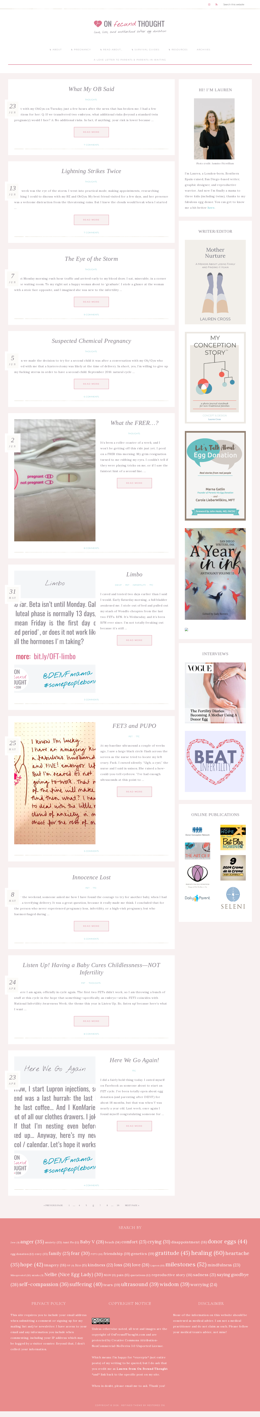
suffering (85, 1284)
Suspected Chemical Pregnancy (91, 340)
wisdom (174, 1284)
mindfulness (224, 1264)
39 (118, 1205)
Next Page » (132, 1205)
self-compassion (44, 1284)
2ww (15, 1242)
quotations (140, 1275)
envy (41, 1254)
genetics (142, 1253)
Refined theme (131, 1405)
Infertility (139, 585)
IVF (70, 1265)
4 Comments (91, 1185)
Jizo (81, 1265)
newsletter (46, 1326)
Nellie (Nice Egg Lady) (73, 1274)
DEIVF (118, 585)
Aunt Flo (71, 1242)
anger (32, 1241)
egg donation (22, 1254)
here (211, 207)
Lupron (157, 1265)
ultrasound (140, 1284)
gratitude (172, 1253)
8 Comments (91, 548)
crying (158, 1242)
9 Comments (91, 314)
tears (111, 1284)
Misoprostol (21, 1275)
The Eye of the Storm (91, 258)
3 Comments (91, 699)
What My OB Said (91, 89)
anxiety (53, 1242)
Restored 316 (156, 1405)
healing (208, 1253)
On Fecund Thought (130, 26)
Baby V (92, 1242)
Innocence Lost (91, 877)
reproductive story (172, 1275)
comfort (134, 1242)
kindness (100, 1264)
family (59, 1253)
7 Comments (91, 145)
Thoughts (91, 99)
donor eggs (227, 1241)
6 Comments (91, 396)
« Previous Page (53, 1205)
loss (122, 1265)
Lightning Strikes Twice (91, 171)
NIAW (110, 1275)
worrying (203, 1284)
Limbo (134, 574)
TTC (151, 585)
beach (112, 1242)
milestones (186, 1264)
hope (31, 1264)
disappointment (189, 1242)
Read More (91, 132)
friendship (117, 1253)
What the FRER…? (134, 422)
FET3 (97, 1254)
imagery (55, 1265)
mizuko (37, 1275)
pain (123, 1275)
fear (80, 1253)
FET (127, 585)
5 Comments (91, 851)
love (141, 1265)
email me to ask (136, 1386)
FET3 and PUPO (134, 725)
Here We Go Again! (134, 1060)
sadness (204, 1274)
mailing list (19, 1326)
